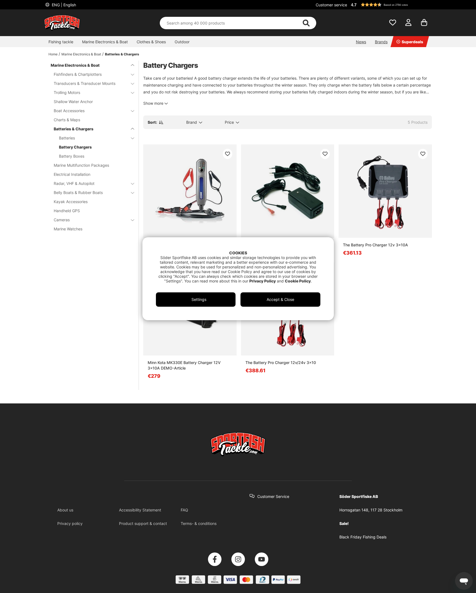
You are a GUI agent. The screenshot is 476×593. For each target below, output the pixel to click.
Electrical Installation (72, 174)
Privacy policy (70, 523)
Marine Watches (68, 229)
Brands (381, 41)
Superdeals (412, 41)
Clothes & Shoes (151, 41)
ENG (63, 4)
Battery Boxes (71, 156)
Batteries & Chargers (122, 54)
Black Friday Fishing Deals (362, 537)
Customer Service (273, 496)
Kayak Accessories (71, 201)
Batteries (67, 138)
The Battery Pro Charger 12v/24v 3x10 (280, 362)
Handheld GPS (67, 210)
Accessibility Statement (140, 510)
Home (53, 54)
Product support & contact (143, 523)
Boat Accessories (69, 110)
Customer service (331, 4)
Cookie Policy (298, 281)
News (361, 41)
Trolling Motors (67, 92)
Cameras (62, 219)
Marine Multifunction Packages (81, 165)
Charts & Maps (67, 119)
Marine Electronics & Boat (105, 41)
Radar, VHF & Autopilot (74, 183)
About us (65, 510)
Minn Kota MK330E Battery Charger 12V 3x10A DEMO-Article (184, 365)
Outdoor (182, 41)
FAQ (184, 510)
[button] (390, 4)
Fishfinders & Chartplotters (78, 74)
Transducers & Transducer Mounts (84, 83)
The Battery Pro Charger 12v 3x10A (375, 244)
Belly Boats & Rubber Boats (78, 192)
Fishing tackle (60, 41)
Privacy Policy (262, 281)
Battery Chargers (75, 147)
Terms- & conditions (199, 523)
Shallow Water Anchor (73, 101)
